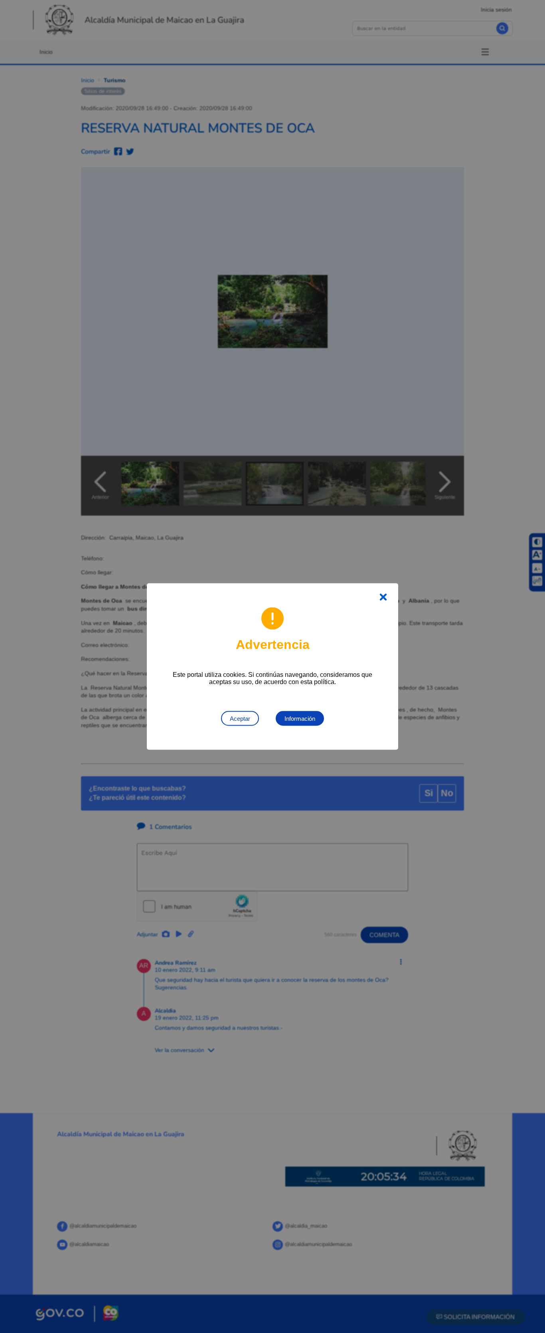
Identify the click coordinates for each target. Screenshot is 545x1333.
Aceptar (240, 718)
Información (299, 718)
